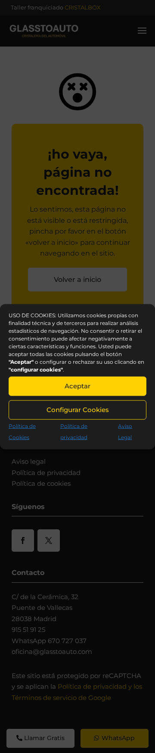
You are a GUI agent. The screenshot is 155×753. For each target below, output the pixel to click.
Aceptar (77, 386)
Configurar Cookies (77, 410)
